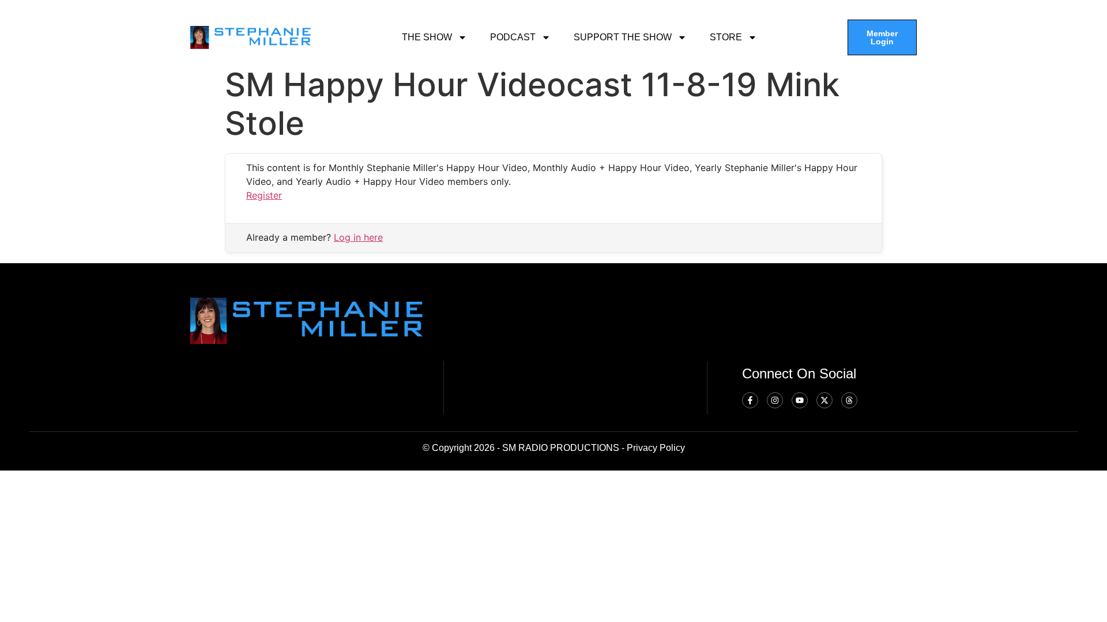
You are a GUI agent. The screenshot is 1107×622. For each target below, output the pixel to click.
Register (264, 195)
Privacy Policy (656, 448)
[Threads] (849, 400)
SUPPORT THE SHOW (623, 37)
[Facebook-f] (750, 400)
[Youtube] (800, 400)
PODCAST (513, 37)
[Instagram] (775, 400)
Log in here (358, 237)
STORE (726, 37)
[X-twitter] (824, 400)
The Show (427, 37)
